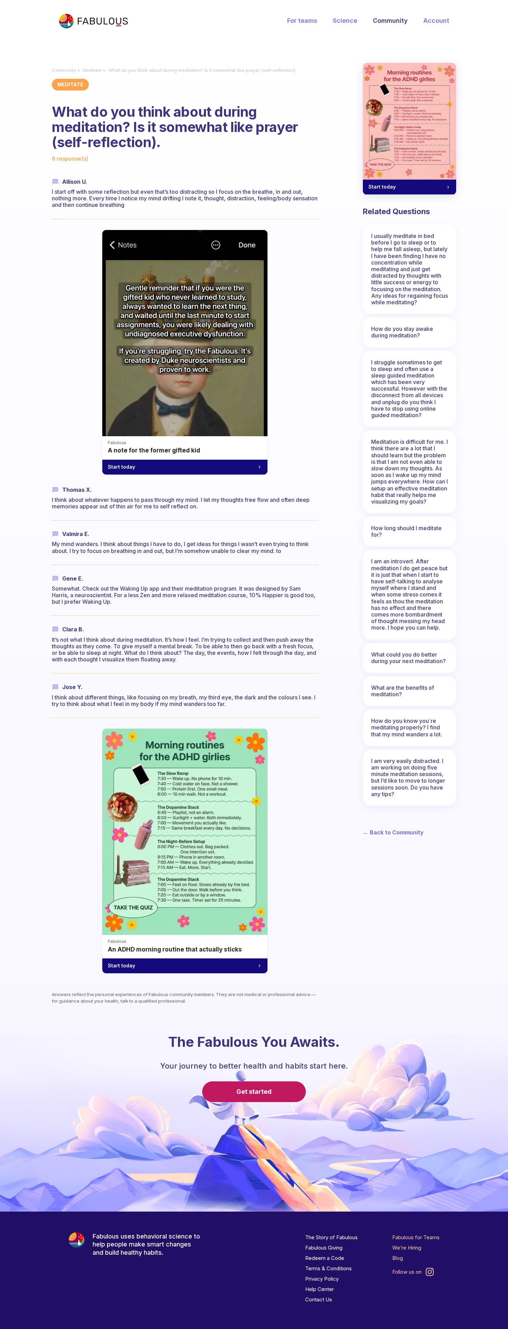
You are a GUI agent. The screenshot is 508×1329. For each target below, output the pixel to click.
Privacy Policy (322, 1278)
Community (390, 20)
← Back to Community (393, 832)
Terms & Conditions (328, 1268)
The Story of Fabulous (331, 1237)
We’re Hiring (406, 1247)
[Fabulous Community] (93, 21)
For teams (302, 20)
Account (436, 20)
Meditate (92, 70)
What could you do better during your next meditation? (408, 657)
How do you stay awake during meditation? (402, 332)
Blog (397, 1258)
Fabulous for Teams (416, 1237)
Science (345, 20)
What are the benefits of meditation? (402, 691)
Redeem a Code (324, 1258)
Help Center (319, 1289)
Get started (254, 1091)
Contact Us (318, 1299)
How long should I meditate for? (406, 531)
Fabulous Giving (323, 1247)
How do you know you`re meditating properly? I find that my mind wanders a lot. (406, 727)
